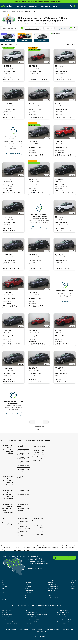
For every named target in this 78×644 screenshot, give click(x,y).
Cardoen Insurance (61, 616)
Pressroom (28, 623)
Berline (72, 582)
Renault (3, 580)
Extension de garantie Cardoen (65, 620)
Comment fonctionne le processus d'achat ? (37, 614)
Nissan (3, 592)
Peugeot (4, 599)
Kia (2, 590)
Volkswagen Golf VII (53, 586)
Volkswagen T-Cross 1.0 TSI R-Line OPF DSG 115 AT (38, 446)
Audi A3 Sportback (52, 596)
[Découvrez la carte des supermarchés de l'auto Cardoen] (14, 575)
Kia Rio (26, 588)
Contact (55, 6)
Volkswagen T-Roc (23, 523)
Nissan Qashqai (29, 590)
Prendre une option (31, 618)
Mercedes (4, 594)
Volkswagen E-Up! (38, 525)
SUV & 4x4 (73, 580)
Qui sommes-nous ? (7, 614)
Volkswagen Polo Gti (39, 532)
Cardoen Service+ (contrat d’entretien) (67, 621)
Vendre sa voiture (33, 6)
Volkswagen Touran (38, 522)
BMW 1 (26, 597)
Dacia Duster (28, 582)
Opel (3, 596)
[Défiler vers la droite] (56, 28)
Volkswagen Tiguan (23, 521)
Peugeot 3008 (51, 594)
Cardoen (3, 11)
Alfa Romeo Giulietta (53, 588)
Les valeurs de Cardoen (8, 616)
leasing (32, 1)
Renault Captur (28, 594)
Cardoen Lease (61, 618)
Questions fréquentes (31, 612)
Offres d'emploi (55, 629)
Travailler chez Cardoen (7, 618)
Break (72, 584)
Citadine (73, 588)
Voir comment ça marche (13, 153)
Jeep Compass (51, 590)
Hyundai (4, 588)
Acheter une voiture (22, 6)
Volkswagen (5, 586)
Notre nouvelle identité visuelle (9, 623)
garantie (41, 563)
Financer (16, 1)
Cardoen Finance (61, 614)
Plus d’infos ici (65, 301)
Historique (4, 612)
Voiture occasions (11, 11)
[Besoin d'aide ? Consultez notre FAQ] (74, 6)
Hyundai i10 (51, 592)
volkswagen (20, 11)
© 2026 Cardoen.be (39, 636)
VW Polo (27, 596)
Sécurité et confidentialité (32, 620)
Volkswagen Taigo (22, 518)
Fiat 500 (27, 584)
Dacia (3, 584)
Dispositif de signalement (40, 631)
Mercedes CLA (28, 592)
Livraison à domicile (62, 623)
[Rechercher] (22, 28)
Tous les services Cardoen (63, 612)
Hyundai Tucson (29, 586)
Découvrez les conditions (13, 413)
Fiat (2, 582)
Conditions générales (31, 616)
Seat (3, 597)
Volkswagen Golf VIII (23, 526)
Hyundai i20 (51, 580)
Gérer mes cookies (67, 629)
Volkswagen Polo (22, 535)
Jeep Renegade (52, 584)
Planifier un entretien (45, 6)
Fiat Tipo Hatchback (53, 597)
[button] (37, 28)
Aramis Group (5, 620)
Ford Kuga (50, 582)
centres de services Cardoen (35, 568)
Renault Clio (28, 580)
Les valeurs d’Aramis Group (9, 621)
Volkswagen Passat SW (24, 528)
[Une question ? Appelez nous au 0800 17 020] (71, 6)
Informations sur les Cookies (33, 621)
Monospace (73, 586)
